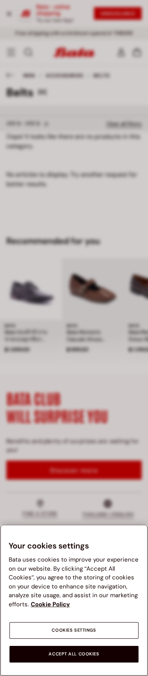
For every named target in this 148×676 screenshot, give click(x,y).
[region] (74, 600)
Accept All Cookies (74, 654)
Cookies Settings (74, 630)
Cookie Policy (50, 604)
